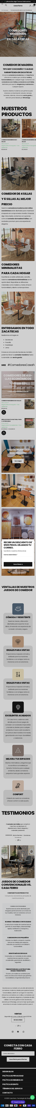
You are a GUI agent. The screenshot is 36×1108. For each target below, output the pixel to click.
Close (32, 541)
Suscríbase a (18, 564)
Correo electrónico (11, 555)
